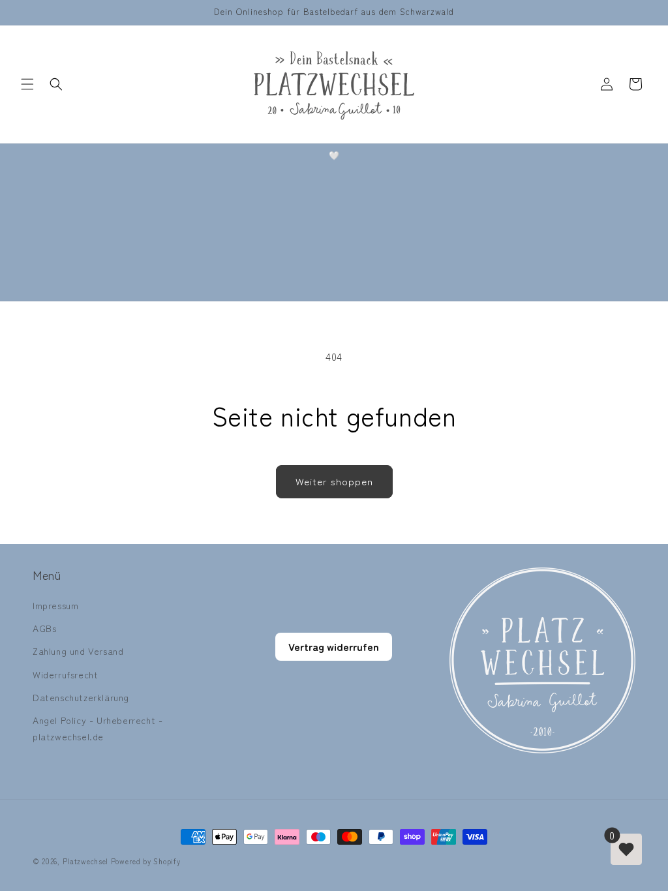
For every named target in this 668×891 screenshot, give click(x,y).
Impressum (55, 605)
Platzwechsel (85, 861)
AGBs (44, 628)
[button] (27, 84)
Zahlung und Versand (78, 650)
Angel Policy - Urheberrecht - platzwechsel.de (97, 728)
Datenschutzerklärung (81, 697)
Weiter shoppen (334, 481)
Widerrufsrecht (65, 674)
